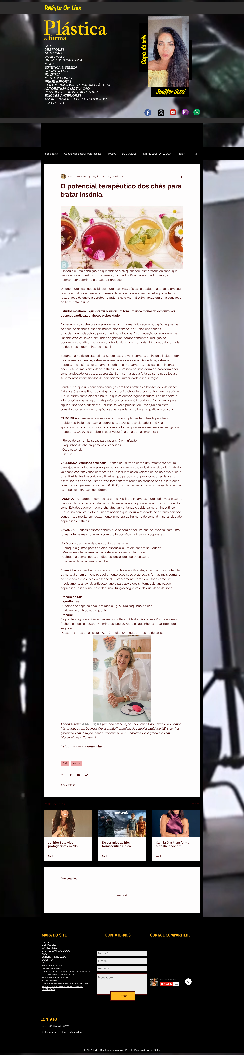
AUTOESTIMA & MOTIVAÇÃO (67, 88)
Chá (65, 763)
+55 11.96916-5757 (58, 1023)
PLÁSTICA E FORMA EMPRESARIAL (72, 92)
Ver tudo (195, 803)
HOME (50, 46)
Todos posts (51, 153)
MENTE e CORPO (58, 78)
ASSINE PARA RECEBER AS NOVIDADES (76, 99)
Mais (180, 153)
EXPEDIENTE (55, 103)
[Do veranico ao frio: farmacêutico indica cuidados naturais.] (122, 823)
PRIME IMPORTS (58, 81)
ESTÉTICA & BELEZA (61, 67)
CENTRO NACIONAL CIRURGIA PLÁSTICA (77, 85)
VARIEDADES (55, 57)
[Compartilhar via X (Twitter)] (70, 774)
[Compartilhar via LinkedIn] (78, 774)
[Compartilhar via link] (86, 774)
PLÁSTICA (52, 74)
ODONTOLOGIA (57, 71)
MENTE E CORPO (52, 963)
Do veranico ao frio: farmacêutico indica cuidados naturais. (116, 844)
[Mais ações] (181, 176)
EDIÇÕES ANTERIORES (63, 95)
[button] (184, 83)
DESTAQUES (55, 49)
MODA (50, 64)
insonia (76, 763)
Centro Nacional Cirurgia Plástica (82, 153)
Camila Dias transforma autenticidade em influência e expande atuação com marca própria (175, 844)
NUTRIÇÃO (53, 53)
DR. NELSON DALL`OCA (63, 60)
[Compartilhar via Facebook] (62, 774)
